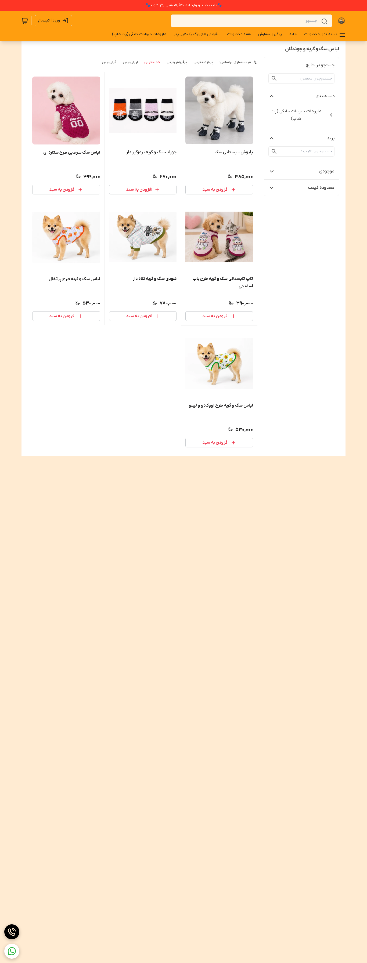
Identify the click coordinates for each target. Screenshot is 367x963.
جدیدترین (152, 62)
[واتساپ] (11, 951)
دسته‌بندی (324, 96)
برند (330, 138)
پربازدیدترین (203, 62)
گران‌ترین (109, 62)
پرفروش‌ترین (177, 62)
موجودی (326, 171)
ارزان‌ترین (130, 62)
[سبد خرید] (24, 20)
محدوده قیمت (321, 187)
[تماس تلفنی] (11, 931)
